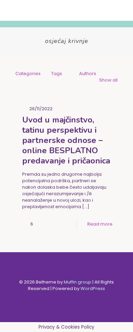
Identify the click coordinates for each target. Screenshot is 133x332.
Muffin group (77, 282)
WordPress (92, 288)
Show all (108, 80)
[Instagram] (71, 298)
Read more (100, 224)
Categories (28, 73)
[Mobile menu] (124, 10)
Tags (56, 73)
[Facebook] (61, 298)
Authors (87, 73)
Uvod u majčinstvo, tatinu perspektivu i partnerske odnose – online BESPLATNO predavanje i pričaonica (66, 140)
